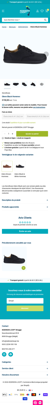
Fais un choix (7, 112)
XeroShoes (6, 93)
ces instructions (39, 107)
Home (4, 27)
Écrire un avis (25, 231)
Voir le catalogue (3, 11)
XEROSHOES (23, 27)
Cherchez (45, 20)
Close (25, 362)
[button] (46, 54)
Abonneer (25, 308)
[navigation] (7, 84)
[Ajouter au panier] (23, 268)
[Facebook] (10, 354)
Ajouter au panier (32, 134)
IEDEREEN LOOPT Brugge (24, 127)
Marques (12, 27)
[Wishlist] (42, 11)
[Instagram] (4, 354)
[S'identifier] (37, 11)
